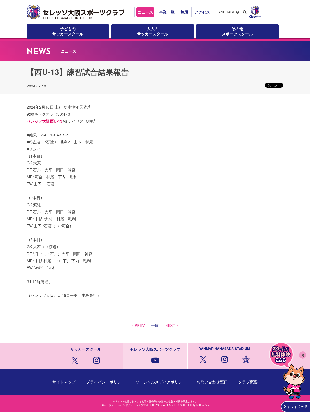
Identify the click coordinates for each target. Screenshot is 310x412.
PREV (140, 326)
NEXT (169, 326)
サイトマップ (64, 382)
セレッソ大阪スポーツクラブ (76, 12)
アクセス (202, 12)
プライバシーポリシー (105, 382)
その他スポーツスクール (237, 31)
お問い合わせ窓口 (212, 382)
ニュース (145, 12)
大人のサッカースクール (152, 31)
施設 (184, 12)
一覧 (155, 326)
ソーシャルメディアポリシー (161, 382)
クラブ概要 (248, 382)
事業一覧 (167, 12)
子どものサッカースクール (67, 31)
